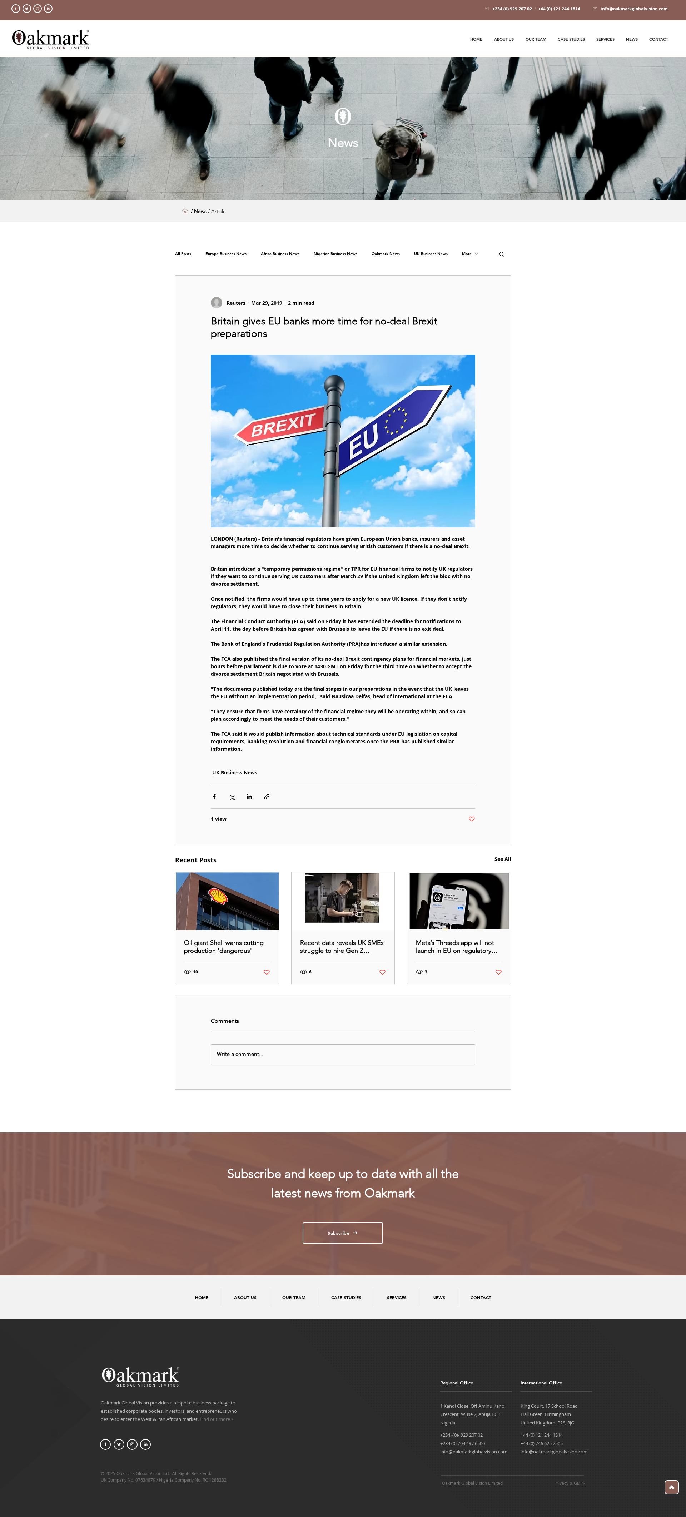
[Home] (15, 8)
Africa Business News (280, 254)
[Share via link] (266, 796)
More (467, 254)
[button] (501, 254)
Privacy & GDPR (569, 1483)
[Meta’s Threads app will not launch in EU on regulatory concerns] (459, 901)
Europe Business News (226, 254)
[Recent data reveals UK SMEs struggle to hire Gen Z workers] (343, 901)
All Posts (183, 254)
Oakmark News (386, 254)
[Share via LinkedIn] (249, 796)
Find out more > (217, 1419)
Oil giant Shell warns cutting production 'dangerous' (224, 947)
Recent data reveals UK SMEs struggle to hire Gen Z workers (342, 947)
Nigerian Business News (335, 254)
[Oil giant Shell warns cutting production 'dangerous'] (227, 901)
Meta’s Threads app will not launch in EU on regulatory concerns (455, 947)
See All (502, 859)
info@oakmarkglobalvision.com (473, 1451)
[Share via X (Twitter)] (231, 796)
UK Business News (431, 254)
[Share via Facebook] (214, 796)
